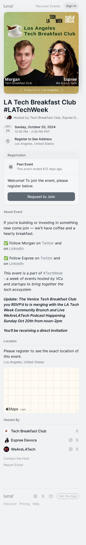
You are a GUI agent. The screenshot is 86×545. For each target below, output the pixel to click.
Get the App (68, 496)
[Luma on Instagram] (35, 496)
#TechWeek (53, 273)
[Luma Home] (9, 6)
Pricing (24, 504)
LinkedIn (16, 248)
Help (36, 504)
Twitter (48, 243)
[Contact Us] (51, 496)
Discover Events (48, 6)
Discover (10, 504)
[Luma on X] (43, 496)
